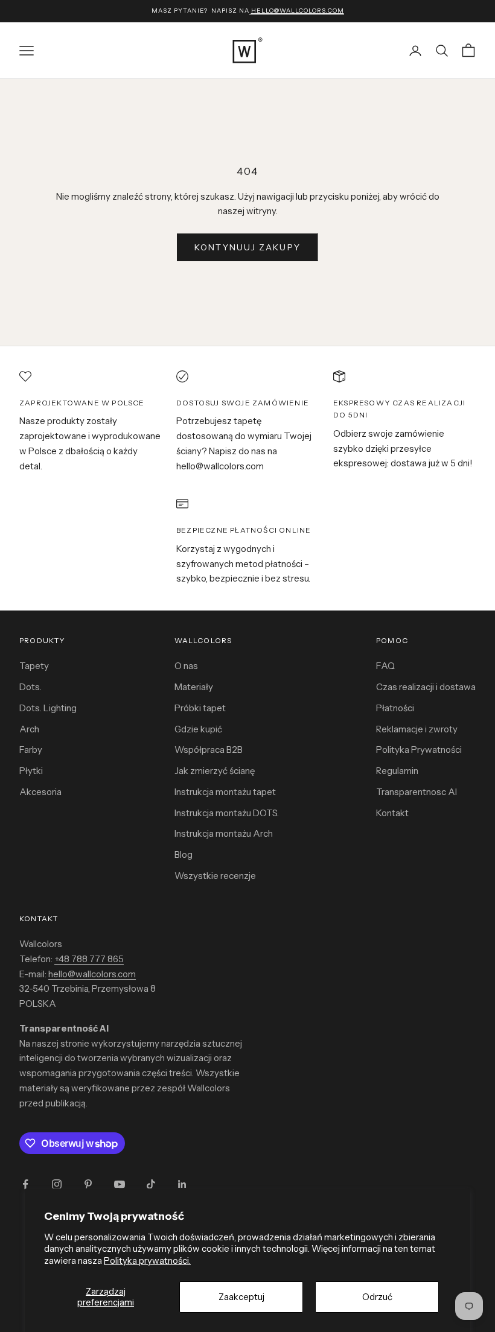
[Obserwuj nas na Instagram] (57, 1184)
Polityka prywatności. (147, 1260)
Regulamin (397, 770)
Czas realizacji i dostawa (426, 687)
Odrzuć (377, 1296)
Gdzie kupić (198, 729)
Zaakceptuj (241, 1296)
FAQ (385, 665)
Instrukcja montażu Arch (223, 833)
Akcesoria (40, 792)
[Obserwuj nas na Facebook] (25, 1184)
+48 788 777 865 (89, 959)
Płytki (31, 770)
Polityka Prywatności (419, 749)
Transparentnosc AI (416, 792)
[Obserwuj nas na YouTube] (119, 1184)
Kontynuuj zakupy (247, 247)
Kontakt (392, 813)
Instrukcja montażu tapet (225, 792)
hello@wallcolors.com (92, 974)
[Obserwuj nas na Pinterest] (88, 1184)
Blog (183, 854)
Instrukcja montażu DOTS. (226, 813)
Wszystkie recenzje (215, 875)
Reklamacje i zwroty (417, 729)
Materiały (193, 687)
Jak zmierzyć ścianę (214, 770)
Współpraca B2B (208, 749)
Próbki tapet (200, 708)
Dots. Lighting (48, 708)
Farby (30, 749)
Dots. (30, 687)
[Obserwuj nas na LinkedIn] (182, 1184)
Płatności (395, 708)
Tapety (34, 665)
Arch (29, 729)
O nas (186, 665)
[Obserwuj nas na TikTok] (151, 1184)
